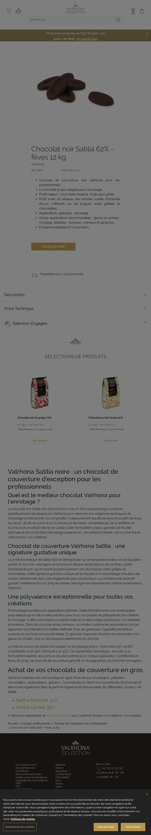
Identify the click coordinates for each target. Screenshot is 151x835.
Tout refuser (133, 826)
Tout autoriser (106, 826)
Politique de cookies (23, 819)
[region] (75, 812)
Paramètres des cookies (20, 826)
